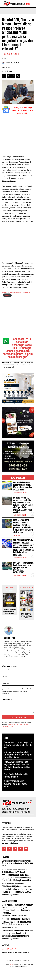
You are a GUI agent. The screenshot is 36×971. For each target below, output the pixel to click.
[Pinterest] (13, 76)
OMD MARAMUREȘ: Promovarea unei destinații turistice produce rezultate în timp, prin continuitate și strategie (23, 526)
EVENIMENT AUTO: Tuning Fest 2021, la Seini (26, 616)
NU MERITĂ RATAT (10, 54)
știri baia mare (25, 364)
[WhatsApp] (18, 76)
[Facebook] (4, 76)
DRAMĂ (4, 927)
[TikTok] (15, 849)
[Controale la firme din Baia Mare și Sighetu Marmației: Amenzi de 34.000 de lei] (7, 485)
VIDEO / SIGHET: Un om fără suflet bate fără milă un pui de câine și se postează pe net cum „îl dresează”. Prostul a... (17, 909)
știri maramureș (8, 367)
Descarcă (7, 295)
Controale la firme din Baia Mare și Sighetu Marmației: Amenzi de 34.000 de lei (22, 486)
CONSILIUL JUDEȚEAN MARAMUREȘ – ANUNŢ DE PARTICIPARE (9, 611)
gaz (11, 362)
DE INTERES (17, 535)
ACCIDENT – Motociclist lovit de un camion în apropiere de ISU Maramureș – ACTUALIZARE (23, 567)
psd (18, 364)
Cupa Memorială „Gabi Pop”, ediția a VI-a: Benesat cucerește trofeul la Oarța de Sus (18, 745)
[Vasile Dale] (4, 63)
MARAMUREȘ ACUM (19, 515)
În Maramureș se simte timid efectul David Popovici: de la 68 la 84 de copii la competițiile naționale (18, 754)
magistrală (28, 362)
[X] (9, 76)
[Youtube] (26, 849)
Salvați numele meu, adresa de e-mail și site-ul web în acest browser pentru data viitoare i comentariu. (17, 691)
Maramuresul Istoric (20, 492)
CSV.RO (11, 964)
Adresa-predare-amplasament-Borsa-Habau (16, 292)
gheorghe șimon (18, 362)
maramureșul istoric (9, 364)
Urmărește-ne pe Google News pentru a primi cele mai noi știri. (22, 110)
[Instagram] (9, 849)
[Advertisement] (18, 136)
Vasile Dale (15, 63)
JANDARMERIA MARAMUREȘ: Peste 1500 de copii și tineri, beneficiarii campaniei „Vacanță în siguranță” (17, 933)
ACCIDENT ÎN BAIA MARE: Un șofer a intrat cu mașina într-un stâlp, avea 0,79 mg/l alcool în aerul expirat (16, 922)
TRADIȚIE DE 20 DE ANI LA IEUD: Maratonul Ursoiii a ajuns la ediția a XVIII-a (16, 784)
